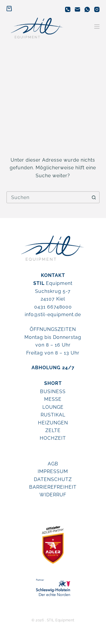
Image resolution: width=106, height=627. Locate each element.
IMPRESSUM (53, 471)
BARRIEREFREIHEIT (53, 487)
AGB (53, 464)
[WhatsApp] (87, 9)
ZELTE (53, 430)
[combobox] (47, 197)
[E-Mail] (77, 9)
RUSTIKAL (53, 415)
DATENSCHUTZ (53, 479)
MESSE (53, 399)
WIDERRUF (52, 495)
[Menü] (97, 26)
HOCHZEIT (53, 438)
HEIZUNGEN (53, 423)
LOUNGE (53, 407)
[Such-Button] (93, 197)
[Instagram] (97, 9)
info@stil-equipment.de (53, 314)
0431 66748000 (53, 307)
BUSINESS (53, 391)
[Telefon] (67, 9)
